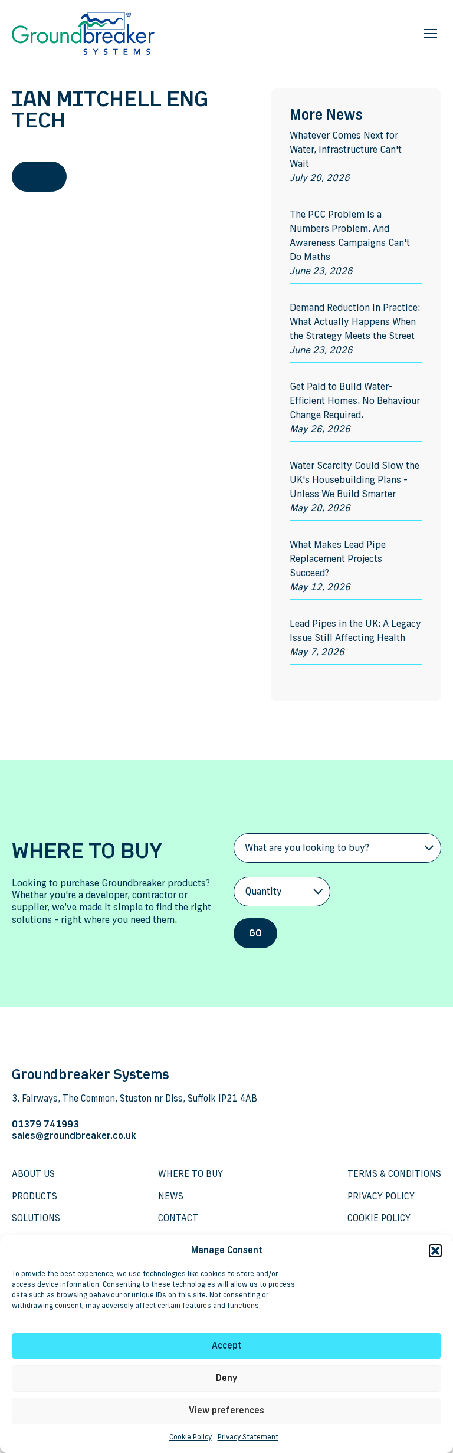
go (255, 934)
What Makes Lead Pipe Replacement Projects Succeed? (338, 559)
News (170, 1196)
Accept (227, 1346)
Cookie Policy (190, 1437)
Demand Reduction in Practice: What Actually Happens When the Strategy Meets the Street (355, 322)
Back (39, 178)
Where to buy (190, 1174)
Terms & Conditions (394, 1174)
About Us (33, 1174)
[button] (435, 1251)
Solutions (36, 1218)
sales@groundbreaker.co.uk (74, 1136)
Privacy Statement (248, 1437)
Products (34, 1196)
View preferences (226, 1410)
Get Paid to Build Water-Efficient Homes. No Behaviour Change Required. (355, 401)
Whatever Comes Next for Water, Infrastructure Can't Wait (346, 150)
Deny (226, 1378)
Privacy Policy (381, 1196)
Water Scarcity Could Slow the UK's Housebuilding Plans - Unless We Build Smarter (354, 480)
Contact (178, 1218)
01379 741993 (45, 1125)
